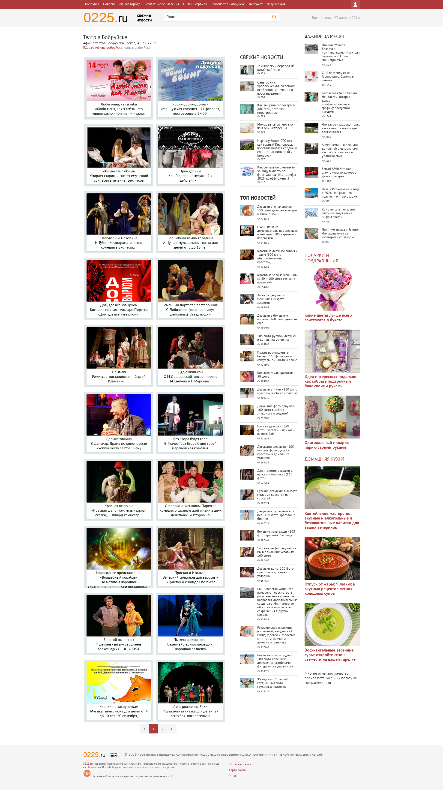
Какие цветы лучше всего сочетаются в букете (328, 318)
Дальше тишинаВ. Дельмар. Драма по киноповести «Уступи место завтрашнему (119, 444)
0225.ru (88, 764)
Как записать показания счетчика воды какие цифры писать (339, 213)
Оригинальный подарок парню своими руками (327, 445)
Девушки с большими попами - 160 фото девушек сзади (277, 319)
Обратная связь (239, 764)
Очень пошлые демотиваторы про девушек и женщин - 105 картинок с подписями (277, 232)
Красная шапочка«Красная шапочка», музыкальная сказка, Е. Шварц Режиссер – (119, 511)
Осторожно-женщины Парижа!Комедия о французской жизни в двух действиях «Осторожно (190, 511)
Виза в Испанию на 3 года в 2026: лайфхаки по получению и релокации (340, 193)
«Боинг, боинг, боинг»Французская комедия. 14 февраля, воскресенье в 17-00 (190, 109)
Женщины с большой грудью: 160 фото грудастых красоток (272, 683)
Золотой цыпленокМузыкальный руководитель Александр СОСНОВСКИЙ (119, 645)
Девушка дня (276, 4)
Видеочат (256, 4)
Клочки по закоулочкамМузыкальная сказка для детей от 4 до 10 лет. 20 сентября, (119, 711)
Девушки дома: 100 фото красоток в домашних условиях (275, 572)
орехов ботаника (318, 678)
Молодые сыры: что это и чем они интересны (276, 127)
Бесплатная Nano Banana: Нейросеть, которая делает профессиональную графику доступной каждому (340, 102)
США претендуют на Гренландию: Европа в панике (338, 76)
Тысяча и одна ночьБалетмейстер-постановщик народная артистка (190, 645)
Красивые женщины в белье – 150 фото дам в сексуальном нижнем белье (277, 356)
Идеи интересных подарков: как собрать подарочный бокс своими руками (331, 381)
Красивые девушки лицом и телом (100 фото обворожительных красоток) (277, 256)
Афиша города (129, 4)
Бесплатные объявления (161, 4)
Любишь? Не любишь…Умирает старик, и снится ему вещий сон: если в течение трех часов (119, 176)
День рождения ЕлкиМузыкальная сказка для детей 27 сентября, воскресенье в (190, 711)
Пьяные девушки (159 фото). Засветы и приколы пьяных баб (276, 430)
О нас (232, 776)
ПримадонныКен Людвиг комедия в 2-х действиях (190, 176)
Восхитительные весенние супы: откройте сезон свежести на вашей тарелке (330, 655)
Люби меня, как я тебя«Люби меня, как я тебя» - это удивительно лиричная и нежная (119, 109)
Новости (109, 4)
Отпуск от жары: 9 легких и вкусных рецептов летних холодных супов (330, 589)
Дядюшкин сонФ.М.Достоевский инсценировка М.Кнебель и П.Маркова (190, 377)
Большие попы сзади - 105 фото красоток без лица (276, 534)
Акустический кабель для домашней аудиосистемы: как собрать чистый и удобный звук (340, 150)
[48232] (332, 351)
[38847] (332, 487)
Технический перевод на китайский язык (275, 68)
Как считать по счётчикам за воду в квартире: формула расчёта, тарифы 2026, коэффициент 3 (276, 173)
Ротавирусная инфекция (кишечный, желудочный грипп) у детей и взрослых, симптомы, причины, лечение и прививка (276, 635)
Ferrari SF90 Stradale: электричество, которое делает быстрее (339, 172)
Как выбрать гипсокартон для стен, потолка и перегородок (276, 109)
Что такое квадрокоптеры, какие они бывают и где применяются (341, 128)
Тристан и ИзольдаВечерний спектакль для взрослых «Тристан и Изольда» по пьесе (190, 578)
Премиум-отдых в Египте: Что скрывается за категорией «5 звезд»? (340, 233)
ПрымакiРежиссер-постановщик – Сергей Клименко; (119, 377)
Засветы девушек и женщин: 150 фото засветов (271, 299)
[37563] (332, 558)
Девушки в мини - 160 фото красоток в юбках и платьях (277, 391)
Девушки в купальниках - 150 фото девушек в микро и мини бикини (277, 210)
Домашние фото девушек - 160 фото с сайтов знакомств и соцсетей (276, 410)
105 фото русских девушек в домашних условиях (276, 338)
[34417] (332, 417)
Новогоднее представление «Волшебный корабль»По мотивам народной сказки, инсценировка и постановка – (119, 580)
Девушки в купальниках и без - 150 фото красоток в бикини (276, 515)
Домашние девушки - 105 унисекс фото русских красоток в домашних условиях (275, 452)
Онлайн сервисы (195, 4)
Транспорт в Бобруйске (228, 4)
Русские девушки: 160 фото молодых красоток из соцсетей (277, 495)
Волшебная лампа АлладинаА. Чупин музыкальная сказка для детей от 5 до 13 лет (190, 243)
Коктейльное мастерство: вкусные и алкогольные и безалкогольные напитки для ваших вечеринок (332, 520)
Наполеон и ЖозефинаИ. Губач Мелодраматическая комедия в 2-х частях (119, 243)
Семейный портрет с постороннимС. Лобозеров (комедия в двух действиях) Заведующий (190, 310)
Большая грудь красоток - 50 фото (275, 375)
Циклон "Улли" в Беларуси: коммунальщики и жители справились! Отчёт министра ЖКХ (341, 52)
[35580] (332, 289)
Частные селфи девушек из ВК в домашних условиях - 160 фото (276, 552)
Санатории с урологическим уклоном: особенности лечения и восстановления (276, 88)
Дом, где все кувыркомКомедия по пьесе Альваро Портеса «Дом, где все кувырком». (119, 310)
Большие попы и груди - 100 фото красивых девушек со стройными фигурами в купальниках (275, 661)
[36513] (332, 624)
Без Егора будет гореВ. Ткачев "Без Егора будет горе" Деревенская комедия (190, 444)
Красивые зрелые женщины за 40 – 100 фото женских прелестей (277, 279)
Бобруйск (92, 4)
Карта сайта (237, 770)
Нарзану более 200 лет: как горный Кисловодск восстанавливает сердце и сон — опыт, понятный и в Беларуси (277, 148)
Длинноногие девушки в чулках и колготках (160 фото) (275, 474)
